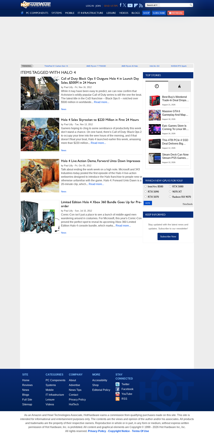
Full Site (27, 399)
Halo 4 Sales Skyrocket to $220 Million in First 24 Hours (100, 120)
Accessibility (99, 380)
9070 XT (177, 191)
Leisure (50, 399)
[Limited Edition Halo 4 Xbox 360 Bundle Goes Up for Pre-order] (40, 217)
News (63, 109)
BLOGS (136, 12)
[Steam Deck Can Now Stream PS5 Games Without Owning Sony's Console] (155, 158)
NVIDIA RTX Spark (179, 65)
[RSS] (141, 5)
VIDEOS (123, 12)
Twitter (125, 384)
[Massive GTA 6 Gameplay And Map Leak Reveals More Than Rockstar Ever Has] (155, 115)
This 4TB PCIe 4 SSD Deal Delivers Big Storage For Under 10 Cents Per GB (175, 142)
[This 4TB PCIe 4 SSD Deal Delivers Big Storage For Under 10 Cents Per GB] (155, 143)
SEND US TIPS (111, 5)
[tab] (156, 86)
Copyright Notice (119, 431)
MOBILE (69, 12)
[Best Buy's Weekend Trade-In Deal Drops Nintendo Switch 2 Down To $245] (155, 100)
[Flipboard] (136, 5)
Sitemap (27, 404)
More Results (188, 204)
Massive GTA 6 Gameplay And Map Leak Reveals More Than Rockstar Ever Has (174, 113)
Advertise (74, 385)
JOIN (98, 5)
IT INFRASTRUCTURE (90, 12)
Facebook (127, 389)
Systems (51, 385)
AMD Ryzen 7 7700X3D (96, 65)
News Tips (75, 389)
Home (25, 380)
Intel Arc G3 (154, 65)
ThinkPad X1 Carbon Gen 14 (56, 65)
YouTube (127, 393)
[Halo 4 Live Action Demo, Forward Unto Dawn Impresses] (40, 175)
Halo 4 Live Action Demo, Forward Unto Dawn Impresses (100, 161)
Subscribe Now (168, 236)
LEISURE (111, 12)
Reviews (27, 385)
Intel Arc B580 (155, 186)
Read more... (101, 102)
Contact (73, 394)
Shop (146, 13)
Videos (50, 404)
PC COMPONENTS (37, 12)
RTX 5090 (153, 191)
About (72, 380)
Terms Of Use (140, 431)
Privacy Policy (77, 399)
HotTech (74, 404)
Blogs (25, 394)
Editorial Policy (101, 389)
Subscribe (159, 13)
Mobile (50, 389)
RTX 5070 (153, 196)
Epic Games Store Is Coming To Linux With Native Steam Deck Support (175, 127)
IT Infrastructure (55, 394)
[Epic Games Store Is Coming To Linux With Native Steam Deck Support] (155, 129)
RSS (124, 398)
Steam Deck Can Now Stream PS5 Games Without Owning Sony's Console (175, 156)
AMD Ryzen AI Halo (130, 65)
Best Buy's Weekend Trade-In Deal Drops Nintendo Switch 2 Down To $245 (174, 99)
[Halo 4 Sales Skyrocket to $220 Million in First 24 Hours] (40, 134)
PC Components (55, 380)
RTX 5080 (177, 186)
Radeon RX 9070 (181, 196)
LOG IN (90, 5)
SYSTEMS (56, 12)
